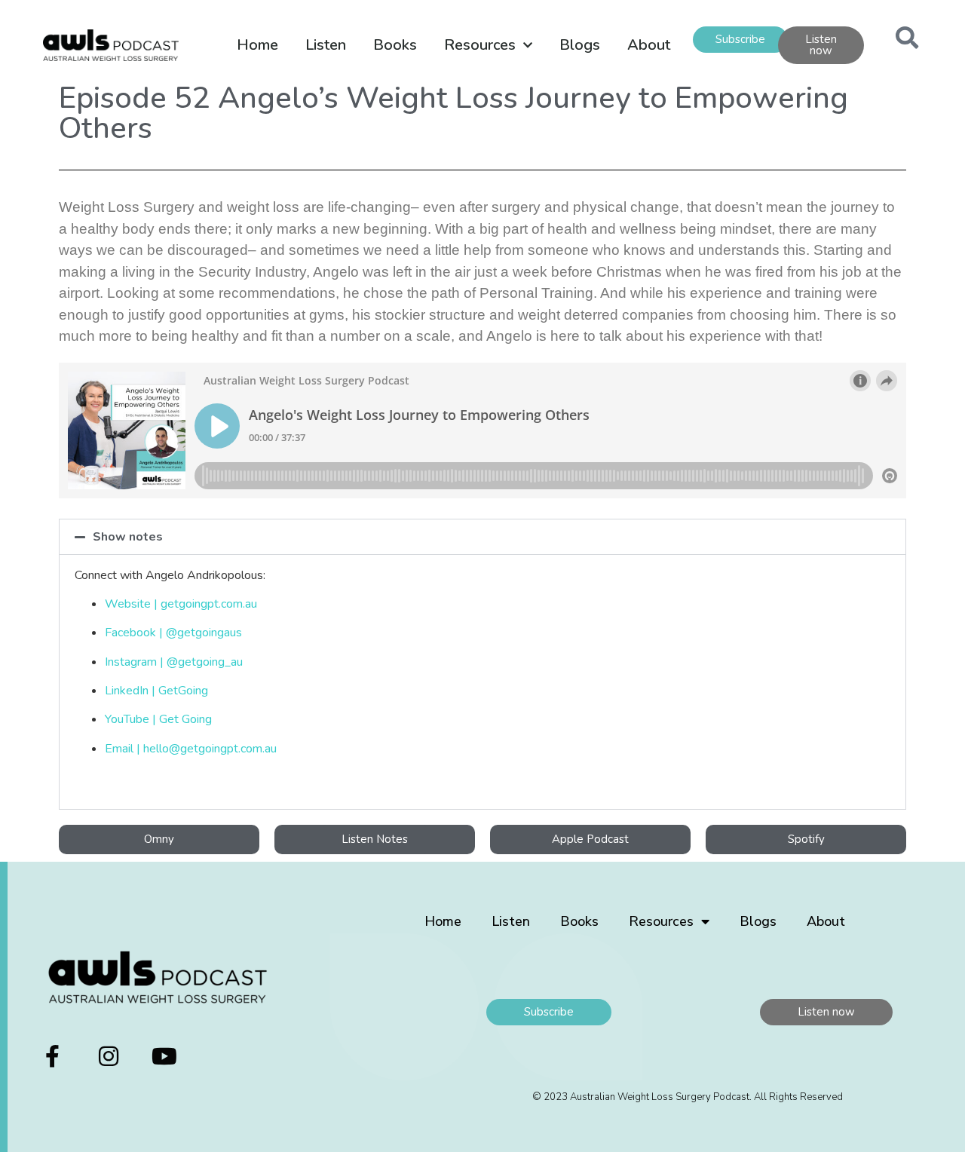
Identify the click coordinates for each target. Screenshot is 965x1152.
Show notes (128, 537)
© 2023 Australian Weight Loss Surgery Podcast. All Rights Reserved (687, 1097)
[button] (482, 536)
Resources (480, 45)
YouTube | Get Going (158, 719)
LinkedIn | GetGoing (156, 690)
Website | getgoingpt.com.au (181, 604)
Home (257, 45)
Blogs (579, 45)
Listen (325, 45)
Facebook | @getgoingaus (173, 632)
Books (395, 45)
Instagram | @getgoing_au (174, 662)
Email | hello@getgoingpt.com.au (191, 748)
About (648, 45)
